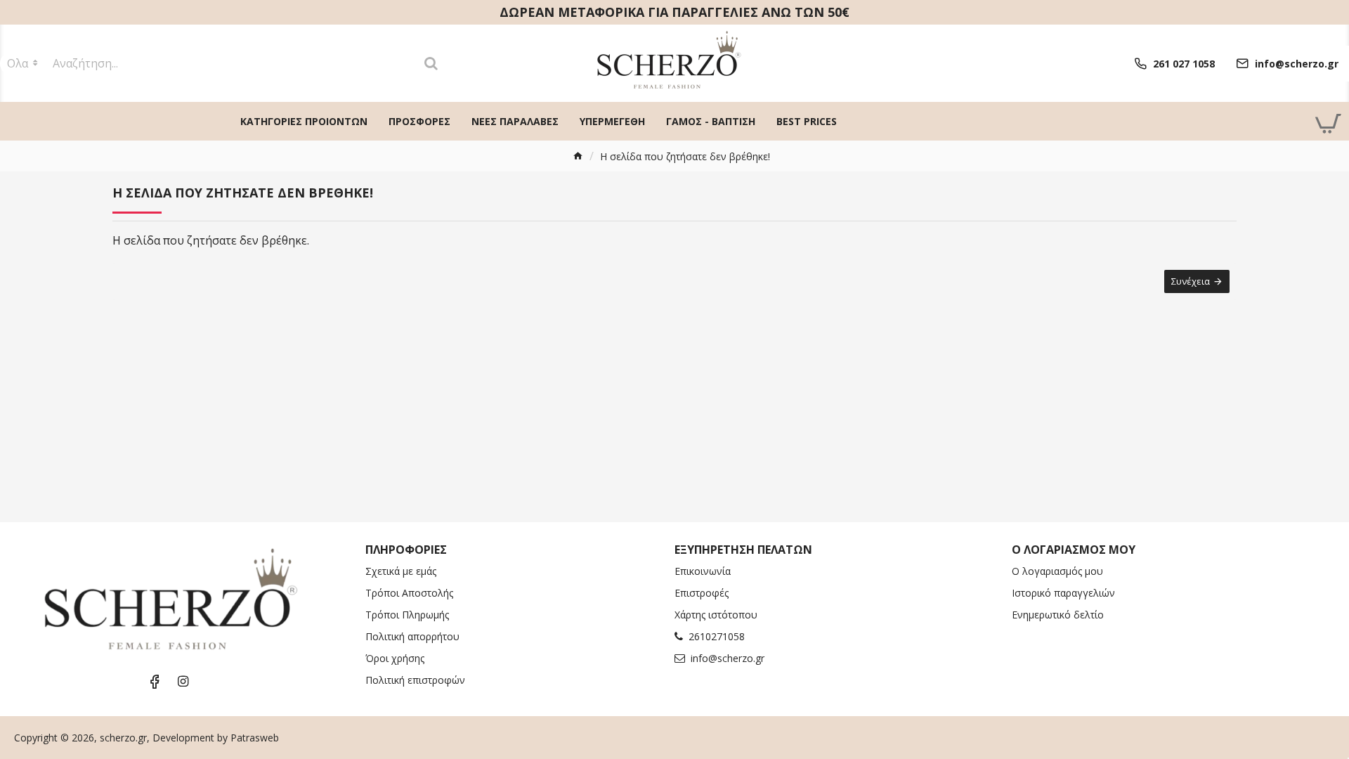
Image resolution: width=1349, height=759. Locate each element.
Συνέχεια (1190, 281)
